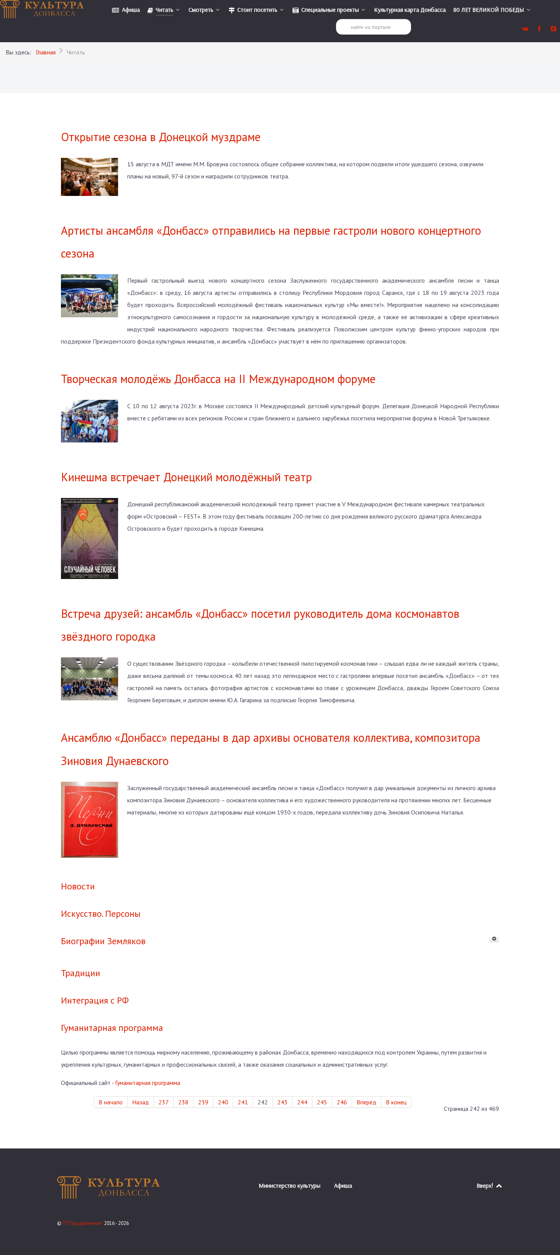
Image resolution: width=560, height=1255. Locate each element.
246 (342, 1102)
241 (243, 1102)
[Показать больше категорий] (494, 939)
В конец (396, 1102)
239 (203, 1102)
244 (302, 1102)
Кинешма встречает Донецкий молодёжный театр (186, 476)
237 (163, 1102)
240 (223, 1102)
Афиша (343, 1185)
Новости (78, 886)
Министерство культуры (289, 1185)
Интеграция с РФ (95, 1000)
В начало (111, 1102)
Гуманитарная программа (112, 1028)
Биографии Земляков (103, 941)
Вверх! (486, 1185)
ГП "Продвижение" (83, 1223)
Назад (140, 1102)
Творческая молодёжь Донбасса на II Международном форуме (218, 378)
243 (282, 1102)
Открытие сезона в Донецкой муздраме (161, 136)
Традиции (80, 973)
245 (322, 1102)
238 (183, 1102)
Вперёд (366, 1102)
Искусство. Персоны (101, 913)
